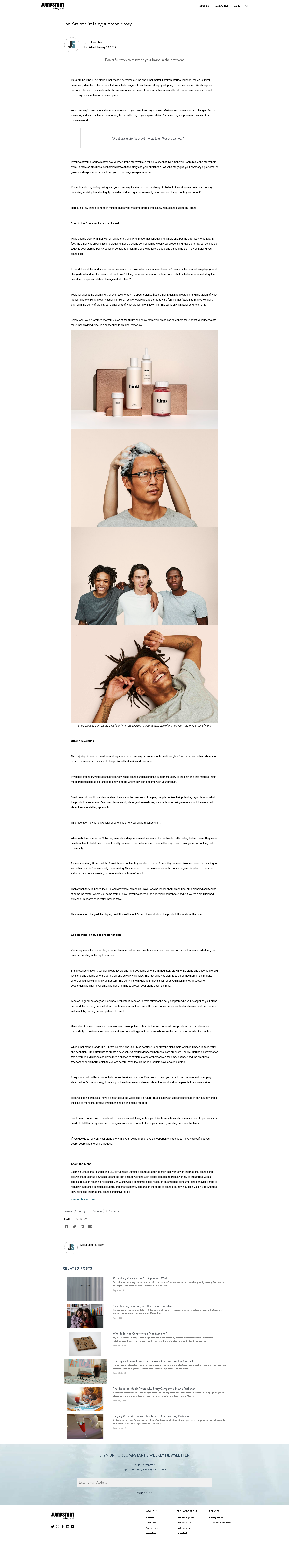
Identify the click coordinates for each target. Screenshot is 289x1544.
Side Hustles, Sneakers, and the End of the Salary (143, 1306)
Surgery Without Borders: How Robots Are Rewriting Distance (151, 1416)
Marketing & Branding (75, 1211)
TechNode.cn (183, 1527)
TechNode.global (185, 1517)
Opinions (97, 1211)
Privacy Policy (216, 1517)
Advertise (151, 1533)
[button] (282, 1532)
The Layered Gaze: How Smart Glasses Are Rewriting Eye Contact (153, 1361)
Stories (204, 6)
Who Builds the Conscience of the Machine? (140, 1333)
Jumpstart (182, 1533)
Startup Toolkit (116, 1211)
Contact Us (152, 1527)
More (237, 6)
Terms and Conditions (220, 1522)
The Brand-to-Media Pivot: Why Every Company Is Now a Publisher (154, 1389)
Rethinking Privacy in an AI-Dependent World (140, 1278)
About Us (151, 1522)
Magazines (222, 6)
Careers (150, 1517)
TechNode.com (184, 1522)
